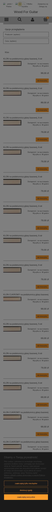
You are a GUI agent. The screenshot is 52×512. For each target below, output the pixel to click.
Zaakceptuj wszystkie (26, 497)
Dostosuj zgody (26, 490)
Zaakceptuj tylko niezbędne (26, 483)
